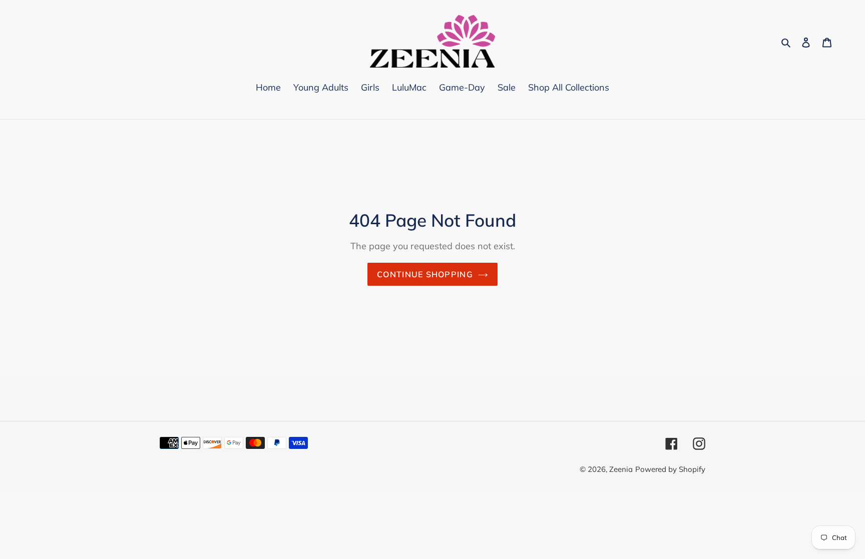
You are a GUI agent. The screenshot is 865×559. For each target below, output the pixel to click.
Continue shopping (425, 274)
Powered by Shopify (670, 469)
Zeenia (621, 469)
